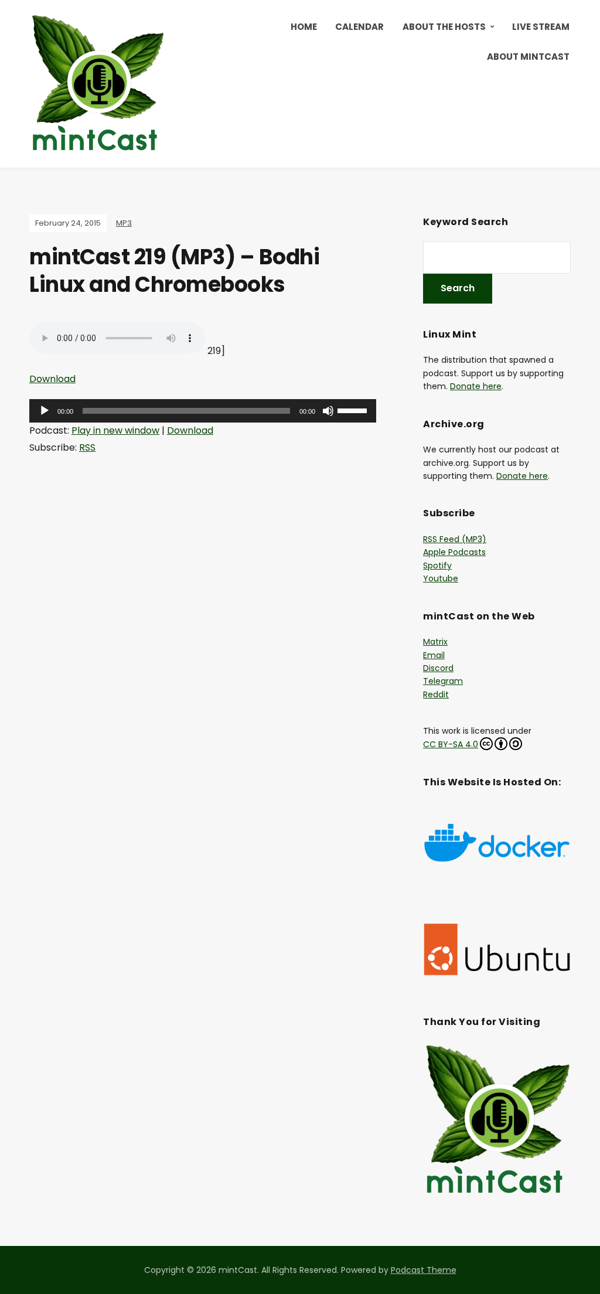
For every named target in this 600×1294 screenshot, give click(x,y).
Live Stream (541, 27)
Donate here (476, 386)
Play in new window (115, 430)
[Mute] (328, 411)
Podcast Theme (423, 1270)
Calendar (359, 27)
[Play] (44, 411)
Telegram (443, 681)
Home (304, 27)
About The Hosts (444, 27)
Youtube (440, 578)
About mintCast (528, 56)
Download (52, 379)
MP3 (124, 223)
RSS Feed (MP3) (454, 539)
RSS (87, 447)
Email (434, 655)
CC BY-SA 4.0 (450, 744)
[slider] (354, 409)
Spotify (437, 565)
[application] (202, 411)
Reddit (436, 694)
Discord (438, 668)
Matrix (435, 642)
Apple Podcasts (454, 552)
